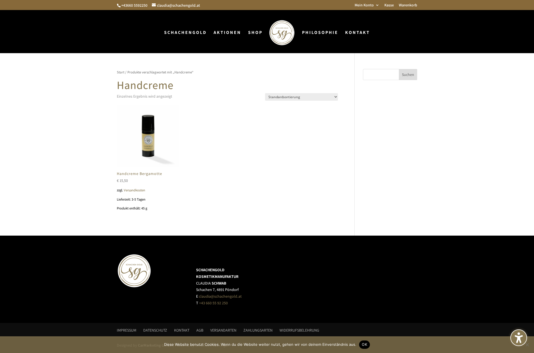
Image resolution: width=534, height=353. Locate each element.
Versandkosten (134, 190)
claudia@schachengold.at (220, 296)
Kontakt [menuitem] (357, 33)
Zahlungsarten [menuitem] (258, 330)
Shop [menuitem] (255, 33)
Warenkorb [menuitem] (408, 5)
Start (120, 72)
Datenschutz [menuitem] (155, 330)
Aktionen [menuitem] (227, 33)
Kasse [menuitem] (389, 5)
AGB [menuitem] (199, 330)
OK (364, 344)
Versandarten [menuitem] (223, 330)
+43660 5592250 (134, 5)
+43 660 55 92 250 (213, 302)
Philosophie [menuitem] (320, 33)
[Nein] (527, 344)
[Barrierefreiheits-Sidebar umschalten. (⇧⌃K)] (518, 337)
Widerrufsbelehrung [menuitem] (299, 330)
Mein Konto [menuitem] (364, 5)
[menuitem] (282, 34)
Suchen (408, 74)
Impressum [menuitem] (126, 330)
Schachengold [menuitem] (185, 33)
